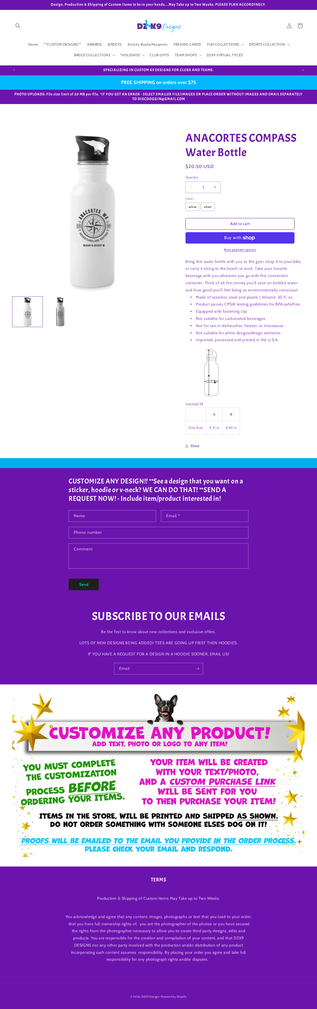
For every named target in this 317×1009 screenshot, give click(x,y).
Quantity (191, 177)
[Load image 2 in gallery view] (60, 312)
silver (208, 207)
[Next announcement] (302, 70)
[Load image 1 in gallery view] (27, 312)
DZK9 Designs (150, 996)
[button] (17, 25)
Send (83, 584)
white (193, 207)
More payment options (240, 250)
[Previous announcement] (14, 70)
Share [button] (195, 446)
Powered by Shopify (174, 996)
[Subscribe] (197, 668)
